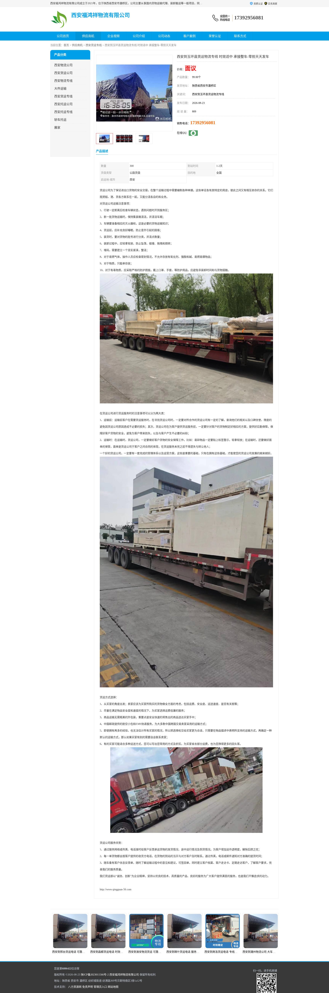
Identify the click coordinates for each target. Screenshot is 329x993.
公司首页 (63, 36)
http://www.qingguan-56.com (115, 889)
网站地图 (113, 986)
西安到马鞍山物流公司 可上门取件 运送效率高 (231, 951)
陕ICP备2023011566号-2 (95, 974)
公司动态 (164, 36)
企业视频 (113, 36)
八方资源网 (74, 986)
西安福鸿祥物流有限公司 (124, 974)
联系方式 (240, 36)
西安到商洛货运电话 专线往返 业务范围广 (153, 951)
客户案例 (189, 36)
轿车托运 (60, 119)
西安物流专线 (63, 80)
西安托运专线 (63, 112)
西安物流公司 (63, 65)
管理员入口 (100, 986)
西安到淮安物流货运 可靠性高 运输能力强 (77, 951)
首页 (66, 45)
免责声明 (87, 986)
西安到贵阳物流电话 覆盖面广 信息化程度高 (269, 951)
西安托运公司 (63, 104)
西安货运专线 (94, 45)
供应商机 (88, 36)
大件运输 (60, 88)
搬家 (57, 127)
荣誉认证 (215, 36)
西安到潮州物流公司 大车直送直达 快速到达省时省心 (197, 951)
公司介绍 (139, 36)
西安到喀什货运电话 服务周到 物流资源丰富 (116, 951)
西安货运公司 (63, 73)
